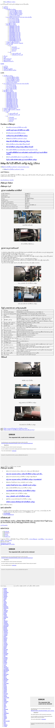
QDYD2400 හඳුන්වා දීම (15, 34)
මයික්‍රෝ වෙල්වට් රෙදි (17, 54)
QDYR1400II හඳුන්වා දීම (15, 40)
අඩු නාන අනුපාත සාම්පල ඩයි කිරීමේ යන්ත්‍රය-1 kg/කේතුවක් (23, 479)
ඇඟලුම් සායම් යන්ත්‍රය (14, 15)
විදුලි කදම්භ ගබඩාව (14, 18)
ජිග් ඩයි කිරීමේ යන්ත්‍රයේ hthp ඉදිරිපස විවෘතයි (19, 147)
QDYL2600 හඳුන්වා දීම (14, 36)
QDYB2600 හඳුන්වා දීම (14, 32)
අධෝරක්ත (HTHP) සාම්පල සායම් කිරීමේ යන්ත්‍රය (20, 490)
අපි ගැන (5, 56)
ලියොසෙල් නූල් (16, 48)
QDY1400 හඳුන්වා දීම (14, 30)
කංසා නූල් (14, 49)
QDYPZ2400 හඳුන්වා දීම (15, 39)
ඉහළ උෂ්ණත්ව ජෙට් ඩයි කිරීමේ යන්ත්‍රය (18, 496)
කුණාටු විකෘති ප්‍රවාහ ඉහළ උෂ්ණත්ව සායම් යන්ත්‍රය (21, 485)
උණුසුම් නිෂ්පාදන (33, 539)
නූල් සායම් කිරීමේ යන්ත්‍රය (15, 10)
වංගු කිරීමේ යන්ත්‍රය (11, 23)
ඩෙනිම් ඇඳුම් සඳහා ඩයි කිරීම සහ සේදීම (17, 130)
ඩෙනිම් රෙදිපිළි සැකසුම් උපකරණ (14, 43)
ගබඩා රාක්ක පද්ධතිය (14, 22)
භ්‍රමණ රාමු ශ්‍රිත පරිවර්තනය (13, 41)
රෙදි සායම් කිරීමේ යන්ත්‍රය (15, 11)
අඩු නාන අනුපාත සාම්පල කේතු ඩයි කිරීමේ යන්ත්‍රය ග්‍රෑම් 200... (24, 474)
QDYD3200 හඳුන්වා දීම (15, 35)
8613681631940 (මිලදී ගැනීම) (8, 544)
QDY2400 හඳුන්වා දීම (14, 31)
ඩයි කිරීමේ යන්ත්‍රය (11, 9)
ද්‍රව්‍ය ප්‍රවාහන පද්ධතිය (14, 21)
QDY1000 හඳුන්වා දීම (14, 28)
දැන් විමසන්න (4, 525)
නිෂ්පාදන (5, 8)
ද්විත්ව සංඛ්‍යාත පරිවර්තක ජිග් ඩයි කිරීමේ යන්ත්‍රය (16, 428)
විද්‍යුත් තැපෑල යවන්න (6, 543)
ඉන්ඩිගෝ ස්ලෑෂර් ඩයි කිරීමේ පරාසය (17, 135)
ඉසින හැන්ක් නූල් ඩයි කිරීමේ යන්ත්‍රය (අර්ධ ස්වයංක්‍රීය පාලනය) (19, 429)
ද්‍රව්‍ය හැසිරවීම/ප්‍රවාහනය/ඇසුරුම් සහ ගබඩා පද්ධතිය (19, 17)
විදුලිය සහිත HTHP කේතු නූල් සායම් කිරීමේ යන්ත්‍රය (21, 159)
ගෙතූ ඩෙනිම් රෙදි (16, 53)
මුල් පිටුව (5, 6)
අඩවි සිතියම (41, 539)
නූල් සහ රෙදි (9, 44)
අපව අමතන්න (7, 60)
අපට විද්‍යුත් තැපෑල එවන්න (7, 180)
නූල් (10, 45)
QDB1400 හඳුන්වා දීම (14, 26)
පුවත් (4, 57)
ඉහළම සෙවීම (8, 540)
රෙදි (10, 52)
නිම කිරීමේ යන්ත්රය (11, 24)
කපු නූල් (14, 50)
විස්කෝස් (14, 47)
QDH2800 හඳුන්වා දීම (14, 27)
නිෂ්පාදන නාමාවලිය (8, 61)
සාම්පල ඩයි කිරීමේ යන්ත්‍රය (15, 13)
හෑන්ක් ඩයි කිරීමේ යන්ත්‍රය (15, 14)
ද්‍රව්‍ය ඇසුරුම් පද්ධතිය (14, 19)
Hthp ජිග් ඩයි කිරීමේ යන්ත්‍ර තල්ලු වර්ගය (18, 141)
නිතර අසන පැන (7, 58)
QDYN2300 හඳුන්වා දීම (15, 37)
